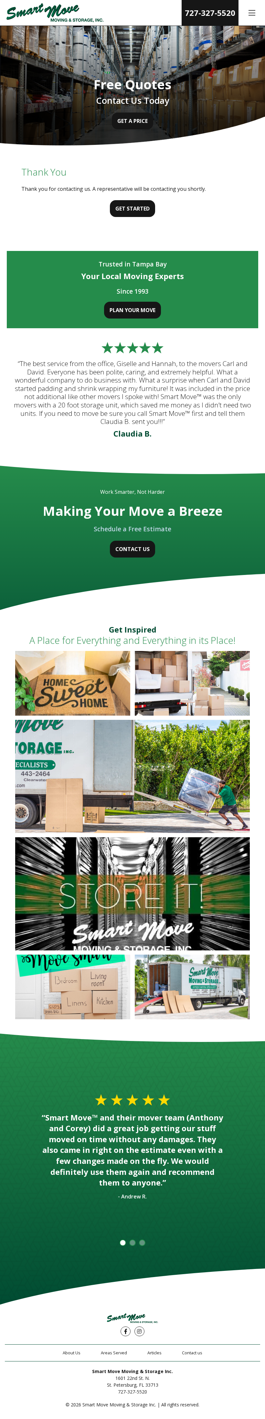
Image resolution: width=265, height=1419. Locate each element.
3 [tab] (142, 1242)
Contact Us (132, 549)
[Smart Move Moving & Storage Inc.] (54, 12)
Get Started (132, 208)
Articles (154, 1353)
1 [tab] (122, 1242)
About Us (71, 1353)
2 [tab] (132, 1242)
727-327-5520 (210, 12)
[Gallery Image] (72, 683)
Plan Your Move (132, 310)
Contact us (192, 1353)
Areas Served (114, 1353)
